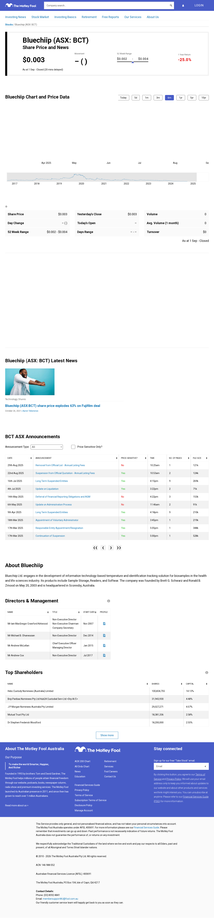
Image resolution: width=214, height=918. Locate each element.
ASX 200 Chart (82, 761)
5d (135, 97)
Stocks (9, 24)
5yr (192, 97)
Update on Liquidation (47, 489)
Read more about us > (16, 805)
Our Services (132, 17)
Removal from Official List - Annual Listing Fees (60, 465)
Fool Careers (111, 771)
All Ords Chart (82, 766)
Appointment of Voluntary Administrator (57, 520)
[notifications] (183, 5)
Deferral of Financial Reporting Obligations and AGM (63, 496)
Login (199, 5)
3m (158, 97)
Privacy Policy (82, 790)
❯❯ (119, 547)
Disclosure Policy (83, 805)
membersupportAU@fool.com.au (60, 898)
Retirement (89, 17)
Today (123, 97)
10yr (203, 97)
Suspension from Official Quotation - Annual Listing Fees (65, 473)
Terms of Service (84, 795)
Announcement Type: (17, 446)
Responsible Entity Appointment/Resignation (59, 528)
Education (80, 776)
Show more (107, 735)
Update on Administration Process (54, 504)
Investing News (15, 17)
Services (108, 766)
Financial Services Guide (87, 785)
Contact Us (110, 776)
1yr (180, 97)
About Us (153, 17)
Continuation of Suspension (50, 536)
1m (146, 97)
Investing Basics (65, 17)
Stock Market (40, 17)
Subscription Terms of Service (90, 800)
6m (169, 97)
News (78, 771)
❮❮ (95, 547)
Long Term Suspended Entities (52, 481)
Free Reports (110, 17)
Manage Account (84, 810)
